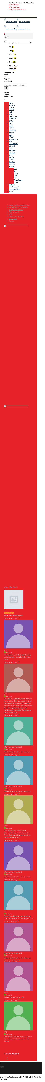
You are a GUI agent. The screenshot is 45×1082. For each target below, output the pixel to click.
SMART (11, 160)
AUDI (10, 112)
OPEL (11, 148)
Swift (15, 178)
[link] (31, 43)
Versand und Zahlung (16, 210)
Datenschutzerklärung (16, 216)
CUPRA (11, 110)
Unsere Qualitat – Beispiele (18, 207)
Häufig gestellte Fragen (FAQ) (19, 205)
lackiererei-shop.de (12, 1053)
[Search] (6, 88)
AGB (10, 214)
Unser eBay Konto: (11, 587)
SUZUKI (12, 166)
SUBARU (12, 164)
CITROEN (12, 119)
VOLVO (11, 191)
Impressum (13, 219)
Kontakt (11, 221)
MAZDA (11, 137)
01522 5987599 (14, 5)
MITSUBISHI (13, 144)
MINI (10, 141)
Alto (15, 171)
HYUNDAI (12, 130)
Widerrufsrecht (14, 212)
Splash (16, 175)
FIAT (10, 123)
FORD (11, 126)
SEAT (11, 155)
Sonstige (12, 162)
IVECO (11, 132)
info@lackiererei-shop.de (17, 9)
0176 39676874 (14, 7)
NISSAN (12, 146)
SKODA (11, 157)
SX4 (15, 169)
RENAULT (12, 153)
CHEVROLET (13, 116)
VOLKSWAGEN (14, 189)
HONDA (11, 128)
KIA (10, 135)
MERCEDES (13, 139)
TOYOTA (12, 185)
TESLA (11, 107)
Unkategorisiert (14, 187)
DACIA (11, 121)
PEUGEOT (12, 151)
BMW (11, 114)
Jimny (16, 173)
